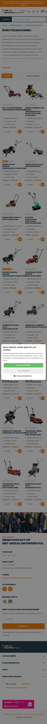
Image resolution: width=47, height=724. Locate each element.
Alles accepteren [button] (23, 365)
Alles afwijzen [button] (23, 371)
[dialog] (23, 362)
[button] (23, 376)
